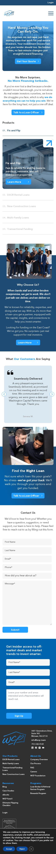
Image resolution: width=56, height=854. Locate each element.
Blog (4, 787)
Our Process (35, 764)
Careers (33, 772)
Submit (15, 629)
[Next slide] (52, 394)
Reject (22, 849)
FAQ (32, 768)
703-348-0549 (37, 744)
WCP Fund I (7, 799)
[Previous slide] (4, 394)
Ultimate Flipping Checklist (10, 804)
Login (51, 3)
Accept (9, 849)
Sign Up (19, 715)
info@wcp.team (38, 740)
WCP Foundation (37, 776)
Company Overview (39, 760)
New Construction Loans (13, 774)
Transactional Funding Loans (12, 769)
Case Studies (8, 791)
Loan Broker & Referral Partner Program (40, 788)
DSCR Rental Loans (11, 760)
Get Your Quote (26, 61)
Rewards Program (38, 793)
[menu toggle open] (51, 13)
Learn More (14, 181)
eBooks (5, 795)
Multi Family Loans (10, 764)
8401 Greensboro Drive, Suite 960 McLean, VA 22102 (41, 733)
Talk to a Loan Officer (26, 112)
